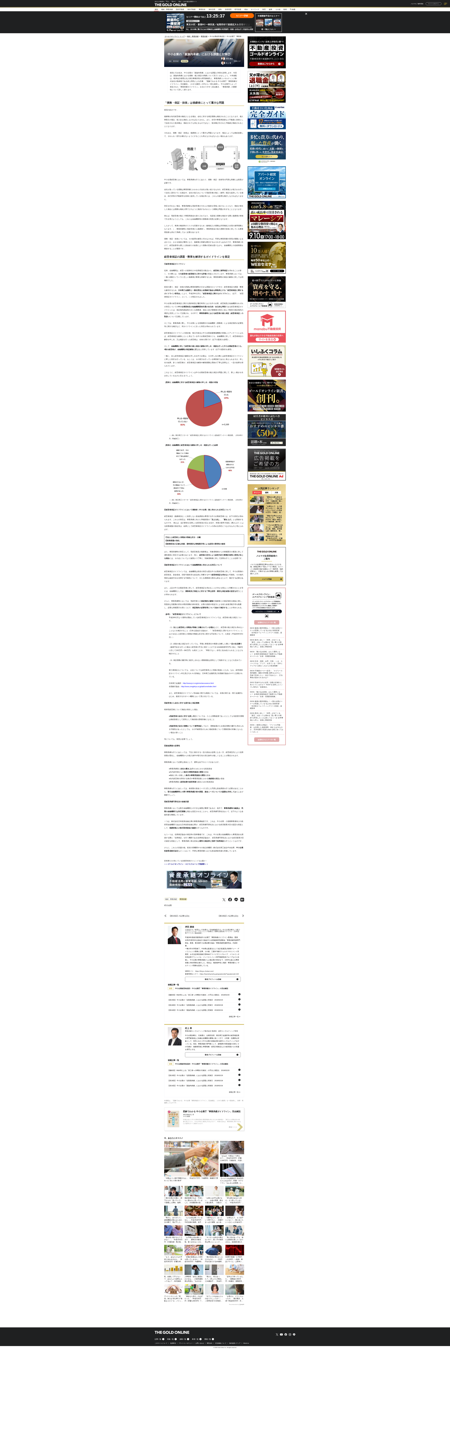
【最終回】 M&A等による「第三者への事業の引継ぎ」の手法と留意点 (193, 995)
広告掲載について (220, 1343)
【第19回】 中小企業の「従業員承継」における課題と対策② (190, 1000)
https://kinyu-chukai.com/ (204, 971)
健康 (270, 9)
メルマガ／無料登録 (417, 3)
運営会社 (209, 1343)
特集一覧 (170, 1339)
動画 (285, 9)
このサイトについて (161, 1343)
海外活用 (212, 9)
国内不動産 (180, 9)
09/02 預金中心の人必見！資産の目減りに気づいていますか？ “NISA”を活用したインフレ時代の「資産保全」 (266, 684)
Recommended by (234, 1304)
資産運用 (228, 9)
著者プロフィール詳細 (213, 979)
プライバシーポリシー (186, 1343)
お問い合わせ (199, 1343)
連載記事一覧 (234, 1017)
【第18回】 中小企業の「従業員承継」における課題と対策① (190, 1005)
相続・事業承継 (167, 9)
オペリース (255, 9)
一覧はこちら (269, 29)
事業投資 (202, 9)
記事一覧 (158, 1339)
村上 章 (188, 1028)
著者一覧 (195, 1339)
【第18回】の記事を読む (228, 916)
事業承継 (184, 61)
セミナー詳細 (242, 16)
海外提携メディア (234, 1343)
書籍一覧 (207, 1339)
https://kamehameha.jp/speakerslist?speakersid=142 (219, 974)
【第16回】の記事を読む (179, 916)
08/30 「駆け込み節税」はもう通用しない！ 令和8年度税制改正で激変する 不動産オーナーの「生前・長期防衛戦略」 (266, 654)
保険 (220, 9)
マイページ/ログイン (433, 3)
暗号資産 (238, 9)
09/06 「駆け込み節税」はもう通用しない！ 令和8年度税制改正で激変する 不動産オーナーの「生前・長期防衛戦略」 (266, 694)
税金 (246, 9)
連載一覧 (183, 1339)
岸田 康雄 (189, 927)
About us (246, 1343)
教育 (264, 9)
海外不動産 (191, 9)
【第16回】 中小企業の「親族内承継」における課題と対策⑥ (190, 1010)
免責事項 (173, 1343)
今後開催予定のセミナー (268, 16)
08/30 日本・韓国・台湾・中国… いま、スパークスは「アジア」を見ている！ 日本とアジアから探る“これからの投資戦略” (266, 663)
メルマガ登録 (267, 579)
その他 (277, 9)
